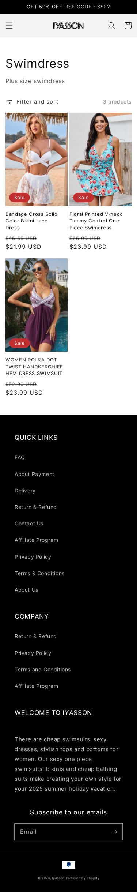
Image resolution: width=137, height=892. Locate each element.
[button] (9, 26)
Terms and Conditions (43, 669)
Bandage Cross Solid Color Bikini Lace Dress (31, 221)
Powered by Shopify (83, 878)
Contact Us (29, 523)
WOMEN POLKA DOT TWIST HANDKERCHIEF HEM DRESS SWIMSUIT (34, 366)
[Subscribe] (114, 832)
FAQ (20, 457)
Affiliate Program (36, 540)
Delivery (25, 490)
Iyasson (58, 878)
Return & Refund (36, 507)
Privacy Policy (33, 557)
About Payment (34, 474)
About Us (26, 589)
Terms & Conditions (40, 573)
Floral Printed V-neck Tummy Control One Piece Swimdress (95, 221)
